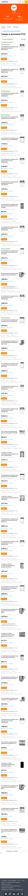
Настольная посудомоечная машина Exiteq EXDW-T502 (9, 742)
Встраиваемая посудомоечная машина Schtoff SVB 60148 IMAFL (9, 787)
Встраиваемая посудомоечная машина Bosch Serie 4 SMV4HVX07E (9, 48)
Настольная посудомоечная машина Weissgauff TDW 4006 (9, 432)
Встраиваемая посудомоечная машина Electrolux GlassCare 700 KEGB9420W (9, 588)
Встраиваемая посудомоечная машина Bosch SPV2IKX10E (9, 117)
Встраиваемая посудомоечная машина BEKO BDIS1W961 (9, 656)
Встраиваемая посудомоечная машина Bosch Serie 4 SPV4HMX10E (9, 94)
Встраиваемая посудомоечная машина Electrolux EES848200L (9, 138)
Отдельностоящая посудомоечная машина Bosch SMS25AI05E (9, 498)
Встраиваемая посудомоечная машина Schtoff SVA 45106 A (9, 677)
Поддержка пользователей (7, 887)
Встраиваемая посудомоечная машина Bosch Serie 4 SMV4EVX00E (9, 160)
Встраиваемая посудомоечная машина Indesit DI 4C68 (9, 809)
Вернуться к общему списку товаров (11, 31)
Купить (4, 59)
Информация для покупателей (8, 889)
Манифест (3, 882)
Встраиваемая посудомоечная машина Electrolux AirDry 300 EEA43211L (9, 520)
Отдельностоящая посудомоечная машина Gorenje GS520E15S (8, 565)
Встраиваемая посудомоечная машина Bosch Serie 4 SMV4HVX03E (9, 228)
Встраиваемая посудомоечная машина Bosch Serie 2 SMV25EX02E (9, 183)
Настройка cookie (19, 889)
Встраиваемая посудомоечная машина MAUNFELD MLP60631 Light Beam (9, 342)
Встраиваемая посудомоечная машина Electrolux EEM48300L (9, 475)
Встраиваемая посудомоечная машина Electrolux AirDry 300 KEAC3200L (9, 365)
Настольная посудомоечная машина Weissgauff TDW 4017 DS (9, 831)
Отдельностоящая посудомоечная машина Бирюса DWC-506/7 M (8, 635)
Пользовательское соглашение (13, 882)
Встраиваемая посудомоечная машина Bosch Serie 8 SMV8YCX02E (9, 71)
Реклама (18, 880)
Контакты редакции (12, 880)
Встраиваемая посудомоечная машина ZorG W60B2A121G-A (9, 698)
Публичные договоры (6, 884)
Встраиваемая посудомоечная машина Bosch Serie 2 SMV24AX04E (9, 721)
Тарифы (23, 880)
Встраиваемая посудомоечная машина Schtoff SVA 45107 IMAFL (9, 611)
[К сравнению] (26, 44)
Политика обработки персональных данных (10, 886)
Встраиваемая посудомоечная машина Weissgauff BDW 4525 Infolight (9, 206)
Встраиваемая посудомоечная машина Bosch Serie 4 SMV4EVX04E (9, 410)
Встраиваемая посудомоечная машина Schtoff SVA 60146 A (9, 274)
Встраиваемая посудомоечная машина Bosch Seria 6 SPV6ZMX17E (9, 387)
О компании (4, 880)
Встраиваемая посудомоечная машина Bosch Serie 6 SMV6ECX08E (9, 543)
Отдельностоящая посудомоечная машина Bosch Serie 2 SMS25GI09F (9, 454)
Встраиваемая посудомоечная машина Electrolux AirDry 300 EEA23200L (9, 252)
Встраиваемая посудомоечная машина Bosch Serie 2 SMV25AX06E (9, 297)
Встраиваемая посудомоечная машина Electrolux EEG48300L (9, 320)
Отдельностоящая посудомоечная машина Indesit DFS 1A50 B (8, 764)
